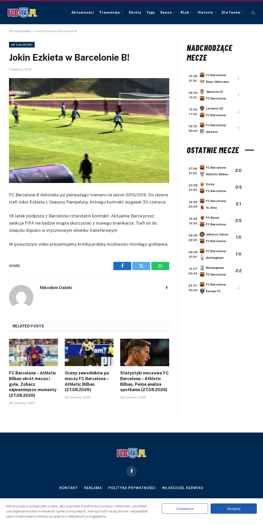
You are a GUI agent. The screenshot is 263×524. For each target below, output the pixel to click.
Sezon (166, 12)
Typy (150, 12)
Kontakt (69, 488)
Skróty (135, 12)
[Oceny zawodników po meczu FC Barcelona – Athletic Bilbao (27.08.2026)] (89, 352)
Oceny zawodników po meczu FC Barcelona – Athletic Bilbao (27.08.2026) (87, 381)
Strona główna (20, 31)
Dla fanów (231, 12)
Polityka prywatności (132, 488)
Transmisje (109, 12)
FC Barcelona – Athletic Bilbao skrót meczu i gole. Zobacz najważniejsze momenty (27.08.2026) (33, 384)
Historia (205, 12)
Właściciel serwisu (182, 488)
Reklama (93, 488)
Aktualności (82, 12)
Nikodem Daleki (56, 287)
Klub (185, 12)
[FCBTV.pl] (22, 12)
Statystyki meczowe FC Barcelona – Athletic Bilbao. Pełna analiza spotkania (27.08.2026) (144, 381)
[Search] (252, 13)
